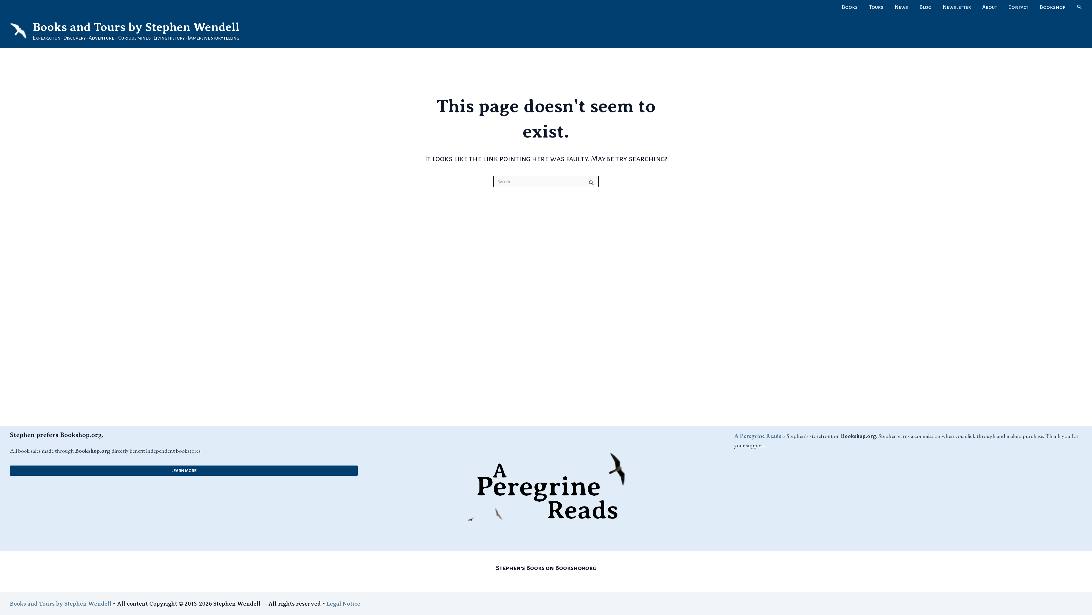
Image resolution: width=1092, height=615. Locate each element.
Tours (876, 7)
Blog (925, 7)
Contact (1018, 7)
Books (850, 7)
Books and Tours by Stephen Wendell (136, 27)
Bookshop (1053, 7)
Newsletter (957, 7)
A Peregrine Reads (757, 436)
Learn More (184, 470)
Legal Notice (343, 603)
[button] (1079, 7)
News (901, 7)
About (989, 7)
